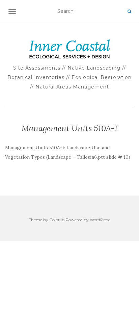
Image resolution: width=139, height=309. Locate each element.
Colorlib (56, 219)
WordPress (100, 219)
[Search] (129, 11)
